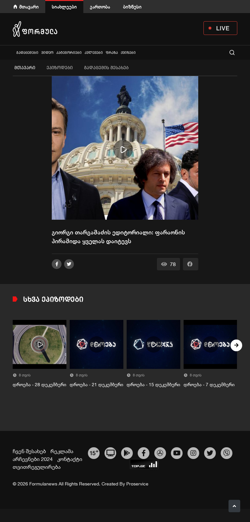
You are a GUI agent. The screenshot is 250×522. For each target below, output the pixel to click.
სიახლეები (64, 6)
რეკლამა (61, 451)
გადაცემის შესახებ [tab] (106, 68)
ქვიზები (128, 53)
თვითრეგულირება (37, 467)
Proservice (137, 483)
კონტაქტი (69, 459)
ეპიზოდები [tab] (60, 68)
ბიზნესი (132, 6)
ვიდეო (47, 53)
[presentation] (14, 345)
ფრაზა (112, 53)
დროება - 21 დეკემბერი (96, 384)
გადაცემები (27, 53)
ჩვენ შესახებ (29, 451)
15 (94, 452)
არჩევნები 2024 (33, 459)
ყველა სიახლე (13, 52)
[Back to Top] (234, 506)
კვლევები (94, 53)
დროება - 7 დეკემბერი (209, 384)
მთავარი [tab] (24, 68)
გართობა (100, 6)
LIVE (222, 28)
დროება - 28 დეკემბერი (39, 384)
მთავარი (29, 6)
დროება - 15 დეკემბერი (153, 384)
